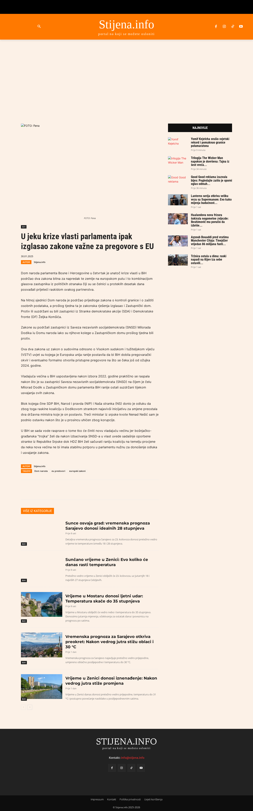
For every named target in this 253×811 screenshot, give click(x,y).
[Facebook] (215, 26)
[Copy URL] (121, 256)
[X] (93, 256)
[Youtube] (241, 26)
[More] (130, 256)
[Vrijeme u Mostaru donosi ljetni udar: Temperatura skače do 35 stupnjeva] (41, 604)
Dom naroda (41, 470)
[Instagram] (224, 26)
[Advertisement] (126, 77)
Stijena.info (39, 262)
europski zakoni (77, 470)
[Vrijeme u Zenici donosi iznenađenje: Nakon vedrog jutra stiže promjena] (41, 686)
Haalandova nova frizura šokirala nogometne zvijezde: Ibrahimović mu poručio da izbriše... (209, 220)
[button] (39, 26)
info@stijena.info (132, 757)
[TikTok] (232, 26)
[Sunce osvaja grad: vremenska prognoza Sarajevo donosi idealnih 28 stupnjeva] (41, 531)
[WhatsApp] (103, 256)
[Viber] (112, 256)
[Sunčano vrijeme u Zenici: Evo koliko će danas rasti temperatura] (41, 568)
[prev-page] (23, 707)
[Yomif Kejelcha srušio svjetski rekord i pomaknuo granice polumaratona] (178, 142)
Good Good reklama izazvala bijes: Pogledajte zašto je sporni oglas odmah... (211, 180)
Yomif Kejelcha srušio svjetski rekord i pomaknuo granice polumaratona (210, 142)
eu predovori (58, 470)
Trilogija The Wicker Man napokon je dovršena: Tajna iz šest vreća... (210, 161)
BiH (23, 226)
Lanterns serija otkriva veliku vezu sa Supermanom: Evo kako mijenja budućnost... (211, 199)
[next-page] (29, 707)
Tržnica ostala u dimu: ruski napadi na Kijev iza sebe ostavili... (208, 259)
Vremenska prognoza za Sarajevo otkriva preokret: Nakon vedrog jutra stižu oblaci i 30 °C (109, 641)
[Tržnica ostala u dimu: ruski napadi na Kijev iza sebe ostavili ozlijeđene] (178, 260)
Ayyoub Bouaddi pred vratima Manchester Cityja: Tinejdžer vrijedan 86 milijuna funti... (210, 240)
